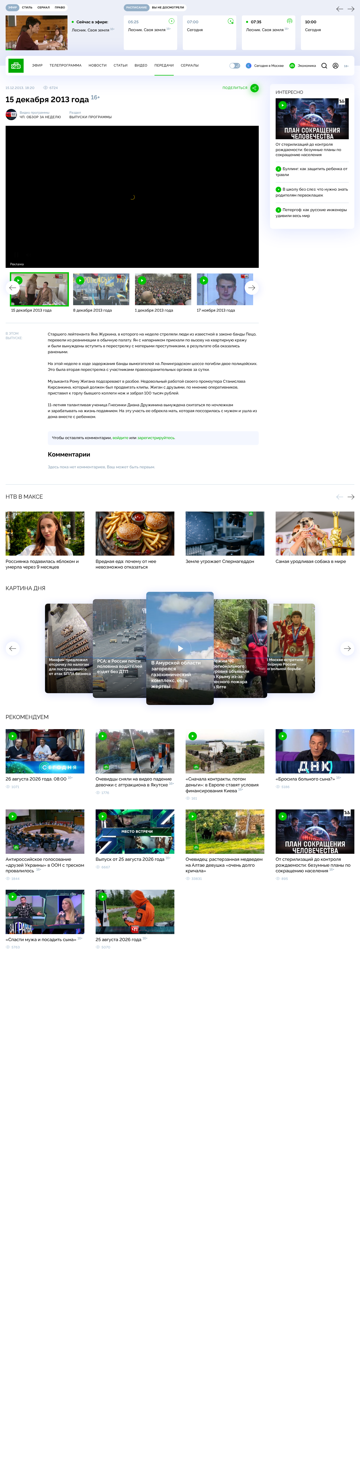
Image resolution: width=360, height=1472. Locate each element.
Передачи (164, 65)
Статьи (121, 65)
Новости (98, 65)
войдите (120, 438)
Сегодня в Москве (269, 66)
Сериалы (190, 65)
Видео (141, 65)
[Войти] (335, 66)
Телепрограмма (66, 65)
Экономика (307, 66)
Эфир (37, 65)
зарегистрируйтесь (156, 438)
